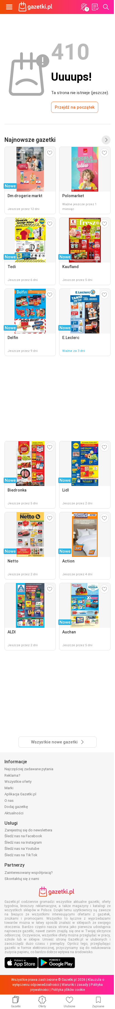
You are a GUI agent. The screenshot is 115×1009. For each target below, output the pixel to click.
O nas (9, 800)
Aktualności (13, 813)
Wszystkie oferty (18, 781)
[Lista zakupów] (94, 7)
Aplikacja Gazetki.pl (20, 794)
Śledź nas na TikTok (20, 855)
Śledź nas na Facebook (23, 836)
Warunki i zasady (75, 985)
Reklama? (12, 775)
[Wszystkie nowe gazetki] (106, 139)
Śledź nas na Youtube (21, 848)
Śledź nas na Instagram (23, 842)
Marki (8, 788)
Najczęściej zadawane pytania (28, 769)
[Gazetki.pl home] (36, 7)
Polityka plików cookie (68, 990)
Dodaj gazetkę (16, 807)
